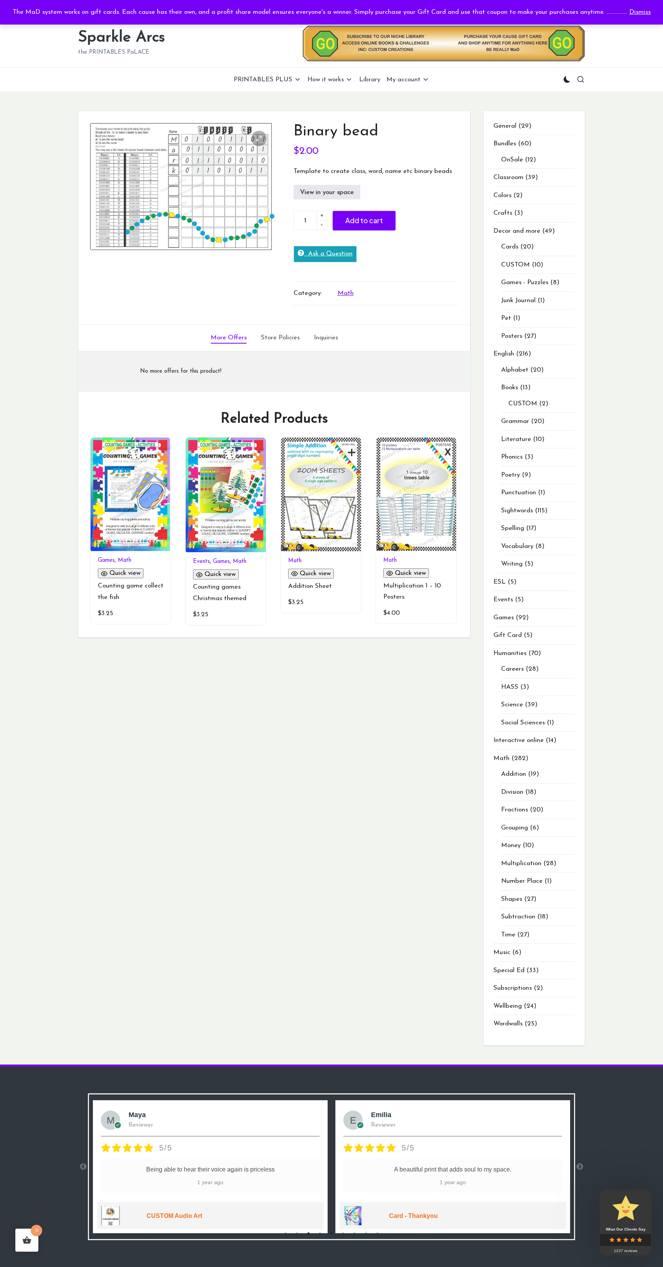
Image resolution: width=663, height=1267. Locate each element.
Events (201, 561)
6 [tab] (343, 1233)
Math (346, 293)
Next (580, 1167)
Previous (83, 1167)
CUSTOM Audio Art (174, 1216)
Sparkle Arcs (121, 37)
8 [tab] (366, 1233)
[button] (259, 138)
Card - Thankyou (413, 1216)
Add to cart (364, 220)
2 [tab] (297, 1233)
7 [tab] (354, 1233)
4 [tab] (320, 1233)
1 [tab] (285, 1233)
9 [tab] (377, 1233)
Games (106, 560)
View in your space (327, 192)
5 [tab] (331, 1233)
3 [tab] (308, 1233)
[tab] (229, 338)
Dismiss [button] (640, 12)
